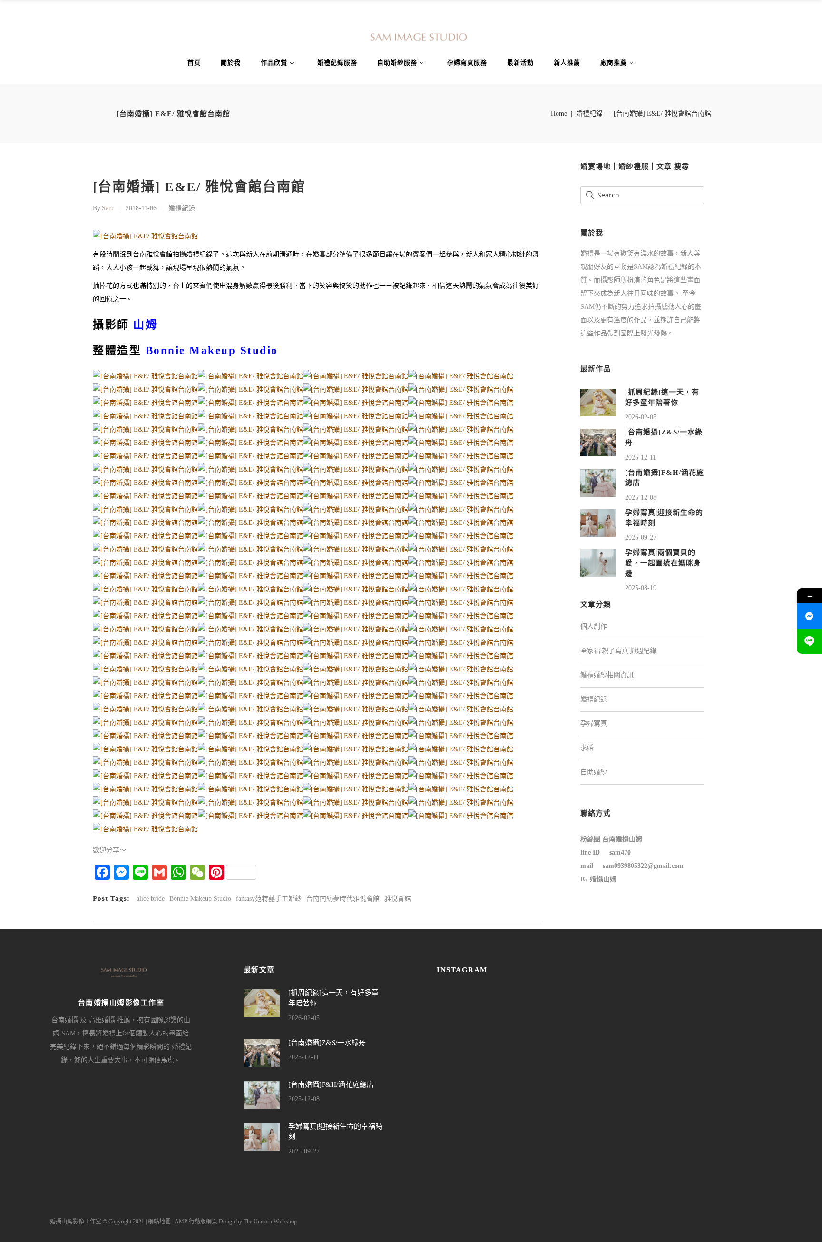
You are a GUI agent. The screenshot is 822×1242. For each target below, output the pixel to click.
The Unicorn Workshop (270, 1221)
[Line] (809, 641)
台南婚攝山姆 (622, 839)
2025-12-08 (640, 497)
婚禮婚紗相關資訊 (607, 675)
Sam (108, 208)
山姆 (145, 325)
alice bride (151, 898)
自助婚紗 (593, 772)
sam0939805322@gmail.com (643, 865)
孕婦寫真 (593, 723)
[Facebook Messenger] (809, 616)
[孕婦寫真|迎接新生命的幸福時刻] (598, 522)
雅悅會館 (397, 898)
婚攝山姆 (603, 879)
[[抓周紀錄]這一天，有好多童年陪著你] (598, 401)
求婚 (587, 747)
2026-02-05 (640, 417)
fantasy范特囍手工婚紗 (269, 898)
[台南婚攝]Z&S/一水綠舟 (327, 1042)
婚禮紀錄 (589, 113)
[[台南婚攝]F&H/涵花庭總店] (598, 482)
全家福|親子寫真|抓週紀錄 (618, 650)
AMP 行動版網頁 (196, 1221)
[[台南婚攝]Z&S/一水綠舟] (598, 442)
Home (559, 113)
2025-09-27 (640, 537)
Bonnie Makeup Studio (200, 898)
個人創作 (593, 626)
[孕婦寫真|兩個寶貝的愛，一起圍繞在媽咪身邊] (598, 562)
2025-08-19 (640, 587)
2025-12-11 (640, 457)
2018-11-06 (141, 208)
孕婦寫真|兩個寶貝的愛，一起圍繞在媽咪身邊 (663, 563)
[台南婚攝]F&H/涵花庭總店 (331, 1084)
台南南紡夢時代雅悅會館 (343, 898)
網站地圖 (159, 1221)
